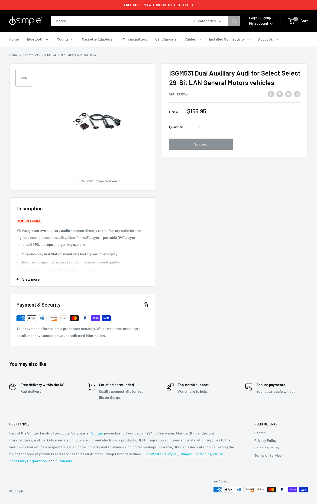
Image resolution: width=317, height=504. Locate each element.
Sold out (201, 144)
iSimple (170, 454)
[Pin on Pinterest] (279, 93)
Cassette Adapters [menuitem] (97, 39)
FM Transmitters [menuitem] (134, 39)
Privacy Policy (265, 440)
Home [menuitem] (14, 39)
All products (31, 55)
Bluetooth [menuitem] (35, 39)
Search (260, 433)
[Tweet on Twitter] (288, 93)
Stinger (97, 433)
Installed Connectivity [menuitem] (227, 39)
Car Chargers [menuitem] (166, 39)
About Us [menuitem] (265, 39)
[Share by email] (297, 93)
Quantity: (176, 127)
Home (13, 55)
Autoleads (63, 461)
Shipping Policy (266, 448)
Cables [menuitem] (190, 39)
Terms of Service (268, 455)
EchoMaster (153, 454)
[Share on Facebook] (271, 93)
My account (259, 23)
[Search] (234, 21)
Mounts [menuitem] (63, 39)
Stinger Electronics (195, 454)
